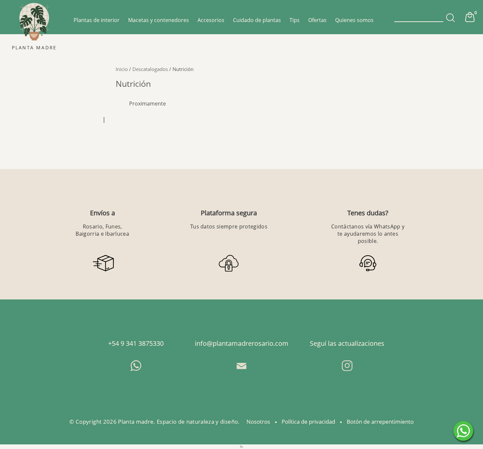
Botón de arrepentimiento (380, 421)
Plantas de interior (97, 20)
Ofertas (317, 20)
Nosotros (258, 421)
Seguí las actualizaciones (347, 343)
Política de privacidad (308, 421)
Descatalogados (150, 69)
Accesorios (210, 20)
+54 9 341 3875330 (136, 343)
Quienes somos (354, 20)
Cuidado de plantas (257, 20)
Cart (470, 17)
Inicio (122, 69)
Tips (294, 20)
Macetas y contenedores (158, 20)
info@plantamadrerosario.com (241, 343)
